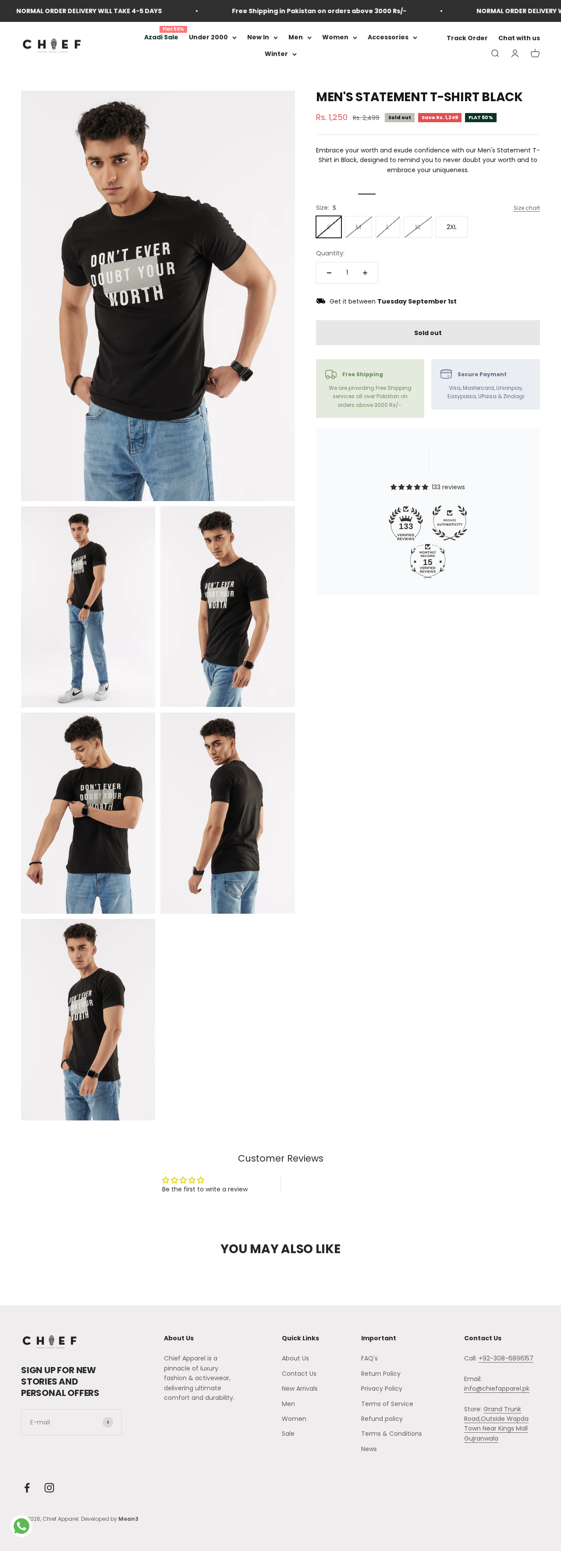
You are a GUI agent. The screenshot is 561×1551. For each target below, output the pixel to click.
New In (258, 37)
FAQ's (369, 1358)
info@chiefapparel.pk (496, 1388)
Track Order (467, 38)
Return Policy (381, 1373)
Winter (276, 54)
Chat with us (519, 38)
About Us (295, 1358)
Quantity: (330, 253)
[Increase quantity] (365, 272)
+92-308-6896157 (506, 1358)
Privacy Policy (381, 1388)
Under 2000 (208, 37)
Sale (288, 1433)
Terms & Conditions (391, 1433)
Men (295, 37)
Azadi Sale (161, 37)
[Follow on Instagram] (49, 1488)
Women (335, 37)
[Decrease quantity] (329, 272)
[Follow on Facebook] (27, 1488)
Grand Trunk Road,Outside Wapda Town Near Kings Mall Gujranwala (496, 1424)
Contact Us (299, 1373)
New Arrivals (300, 1388)
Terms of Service (387, 1403)
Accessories (388, 37)
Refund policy (382, 1418)
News (369, 1449)
